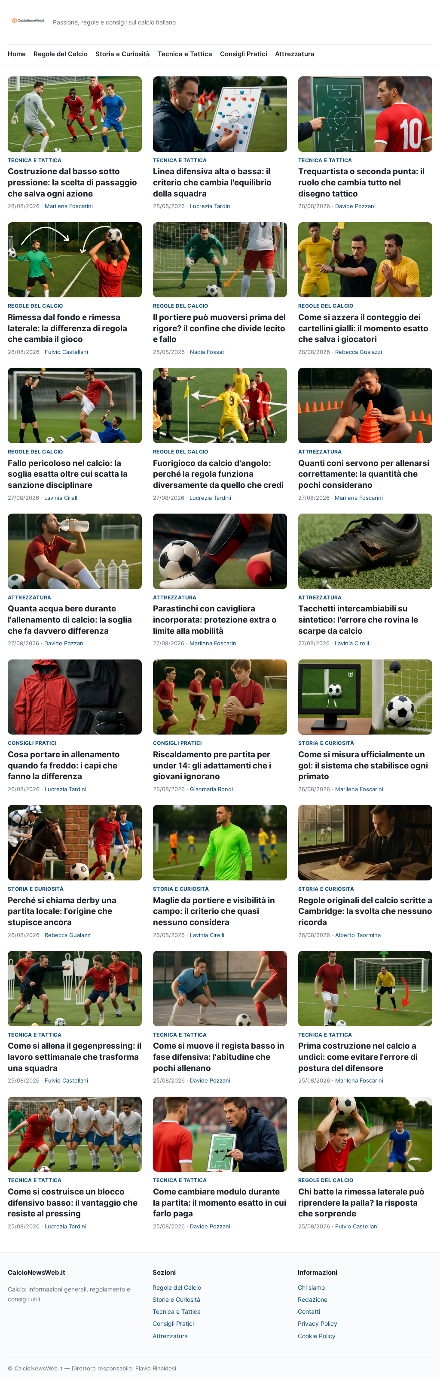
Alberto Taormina (358, 934)
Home (17, 54)
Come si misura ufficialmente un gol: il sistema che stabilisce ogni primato (363, 765)
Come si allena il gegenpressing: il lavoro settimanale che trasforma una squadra (74, 1057)
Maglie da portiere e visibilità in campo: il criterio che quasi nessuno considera (214, 911)
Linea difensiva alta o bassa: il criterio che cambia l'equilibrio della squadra (212, 182)
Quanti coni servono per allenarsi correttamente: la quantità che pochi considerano (363, 474)
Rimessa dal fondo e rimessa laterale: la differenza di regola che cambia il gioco (67, 328)
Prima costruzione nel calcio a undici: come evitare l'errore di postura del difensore (358, 1057)
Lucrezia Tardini (211, 206)
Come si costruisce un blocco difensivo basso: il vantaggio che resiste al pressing (73, 1203)
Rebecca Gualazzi (358, 351)
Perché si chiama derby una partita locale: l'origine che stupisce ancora (62, 911)
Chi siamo (311, 1287)
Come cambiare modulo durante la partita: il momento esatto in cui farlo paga (219, 1203)
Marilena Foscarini (69, 206)
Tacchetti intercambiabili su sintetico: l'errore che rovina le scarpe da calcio (358, 619)
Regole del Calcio (61, 54)
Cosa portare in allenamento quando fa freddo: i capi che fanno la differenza (64, 765)
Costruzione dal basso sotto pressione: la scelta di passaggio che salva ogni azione (72, 182)
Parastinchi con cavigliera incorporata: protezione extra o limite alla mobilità (215, 619)
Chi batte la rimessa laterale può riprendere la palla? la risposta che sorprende (361, 1203)
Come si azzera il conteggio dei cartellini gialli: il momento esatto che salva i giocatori (363, 328)
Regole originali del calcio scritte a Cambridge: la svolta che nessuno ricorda (365, 911)
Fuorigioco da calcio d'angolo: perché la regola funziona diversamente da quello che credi (218, 474)
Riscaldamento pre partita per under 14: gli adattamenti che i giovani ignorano (212, 765)
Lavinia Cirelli (61, 497)
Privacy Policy (317, 1323)
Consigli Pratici (243, 54)
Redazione (312, 1299)
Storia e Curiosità (122, 54)
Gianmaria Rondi (211, 789)
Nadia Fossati (208, 351)
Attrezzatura (295, 54)
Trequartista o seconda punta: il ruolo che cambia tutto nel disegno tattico (361, 182)
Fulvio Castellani (66, 351)
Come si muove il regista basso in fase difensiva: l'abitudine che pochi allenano (218, 1057)
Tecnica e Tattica (185, 54)
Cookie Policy (317, 1336)
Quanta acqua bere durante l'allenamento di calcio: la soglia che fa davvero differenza (70, 619)
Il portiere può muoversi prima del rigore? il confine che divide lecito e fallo (219, 328)
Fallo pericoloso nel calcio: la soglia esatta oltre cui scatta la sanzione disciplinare (68, 474)
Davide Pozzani (355, 206)
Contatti (309, 1311)
